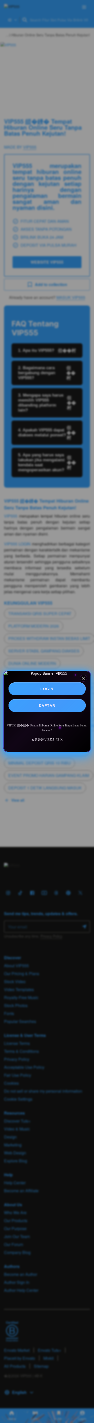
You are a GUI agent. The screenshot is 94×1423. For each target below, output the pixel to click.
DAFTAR (47, 706)
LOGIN (47, 689)
